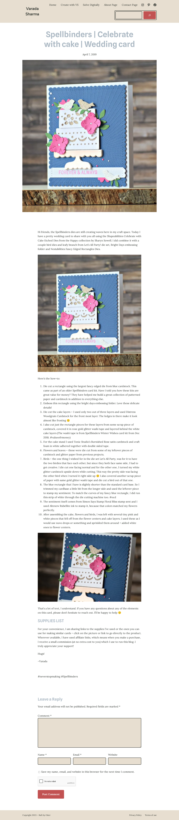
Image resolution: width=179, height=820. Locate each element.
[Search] (149, 15)
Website (112, 754)
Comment (44, 715)
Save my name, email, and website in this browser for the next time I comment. (87, 771)
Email (77, 754)
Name (42, 754)
